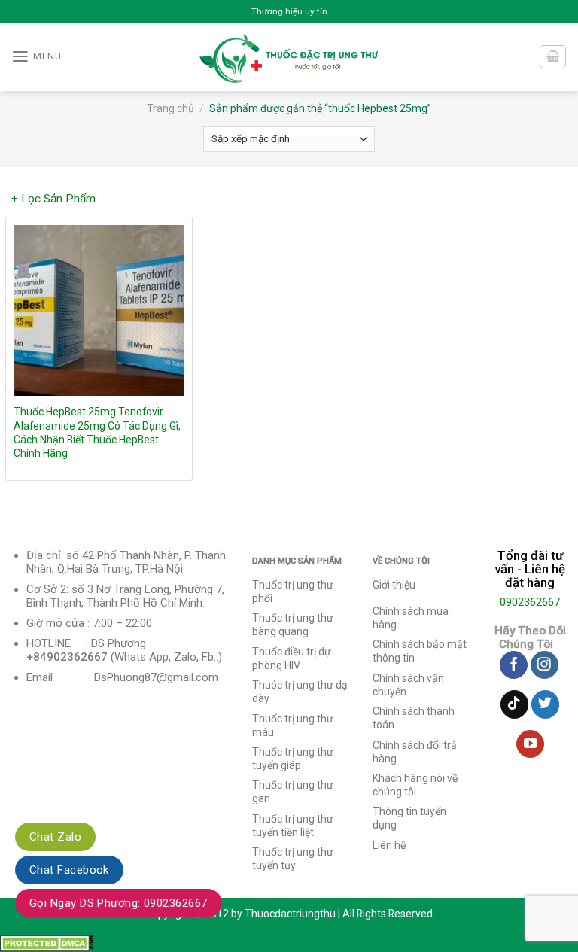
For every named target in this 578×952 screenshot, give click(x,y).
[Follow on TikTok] (514, 704)
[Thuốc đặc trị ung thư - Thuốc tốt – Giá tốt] (289, 57)
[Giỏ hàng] (552, 56)
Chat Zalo (55, 837)
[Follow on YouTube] (530, 744)
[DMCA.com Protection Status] (47, 943)
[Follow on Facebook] (514, 665)
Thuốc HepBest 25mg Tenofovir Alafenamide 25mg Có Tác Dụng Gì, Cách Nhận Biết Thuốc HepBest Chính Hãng (97, 432)
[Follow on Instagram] (544, 665)
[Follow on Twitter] (545, 704)
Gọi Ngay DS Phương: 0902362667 (118, 903)
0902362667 (530, 602)
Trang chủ (170, 108)
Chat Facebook (69, 870)
